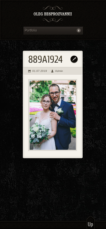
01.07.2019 (39, 70)
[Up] (90, 222)
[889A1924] (52, 115)
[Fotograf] (53, 14)
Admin (59, 70)
